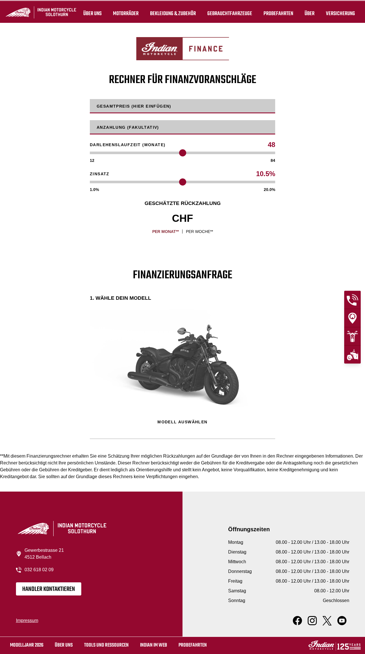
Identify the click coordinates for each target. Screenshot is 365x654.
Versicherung (340, 13)
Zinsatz (100, 174)
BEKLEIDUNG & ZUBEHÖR (173, 13)
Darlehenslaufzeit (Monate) (127, 145)
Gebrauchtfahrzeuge (229, 13)
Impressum (27, 620)
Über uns (92, 13)
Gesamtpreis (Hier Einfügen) (134, 106)
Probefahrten (278, 13)
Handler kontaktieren (48, 589)
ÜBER (310, 13)
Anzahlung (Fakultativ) (128, 127)
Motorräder (126, 13)
